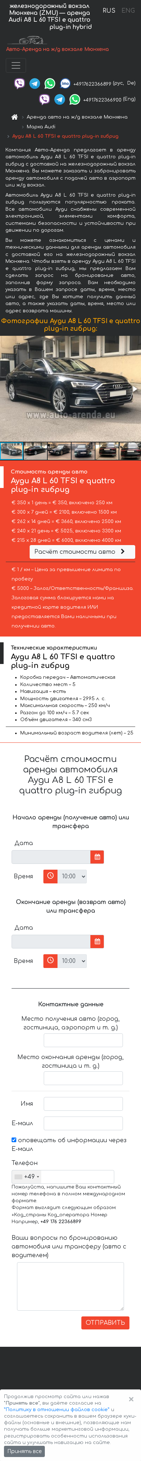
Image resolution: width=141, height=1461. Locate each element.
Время (23, 876)
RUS (109, 11)
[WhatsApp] (50, 83)
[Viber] (19, 83)
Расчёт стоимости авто (75, 552)
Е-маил (22, 1123)
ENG (127, 11)
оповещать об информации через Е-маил (69, 1144)
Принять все (24, 1451)
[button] (134, 389)
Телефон (25, 1163)
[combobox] (26, 1176)
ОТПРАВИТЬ (105, 1323)
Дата (23, 843)
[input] (51, 857)
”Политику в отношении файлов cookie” (57, 1409)
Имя (27, 1104)
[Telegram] (35, 83)
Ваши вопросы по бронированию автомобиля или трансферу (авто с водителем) (69, 1247)
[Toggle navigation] (16, 65)
